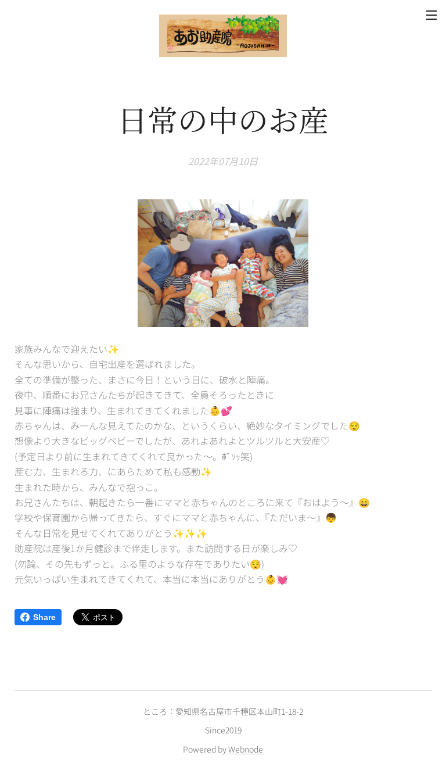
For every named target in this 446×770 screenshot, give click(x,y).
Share (44, 617)
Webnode (245, 749)
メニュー (431, 14)
